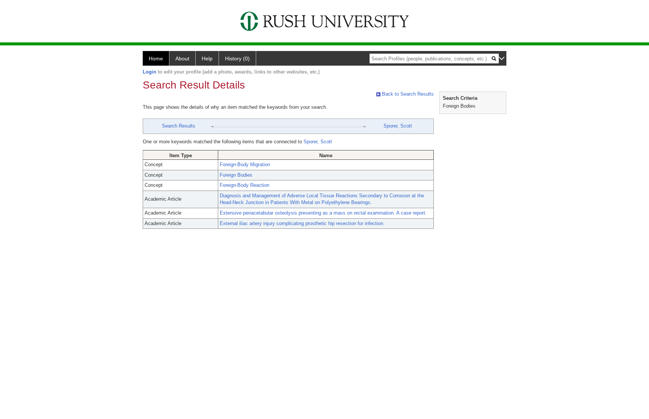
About (182, 59)
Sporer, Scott (397, 126)
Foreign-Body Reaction (244, 185)
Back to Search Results (407, 94)
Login (149, 72)
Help (207, 59)
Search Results (178, 126)
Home (156, 59)
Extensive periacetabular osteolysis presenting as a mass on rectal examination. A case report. (323, 213)
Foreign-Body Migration (245, 164)
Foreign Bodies (236, 175)
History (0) (237, 59)
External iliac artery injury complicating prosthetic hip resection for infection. (302, 223)
